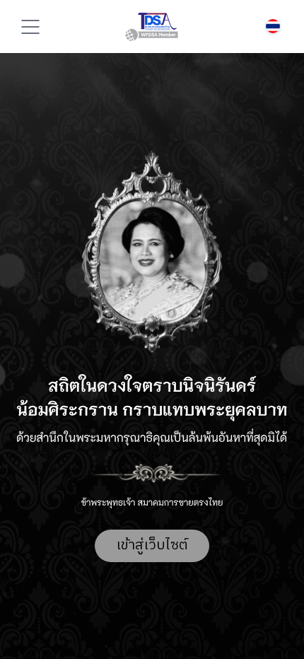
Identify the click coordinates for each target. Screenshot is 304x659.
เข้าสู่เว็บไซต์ (152, 545)
